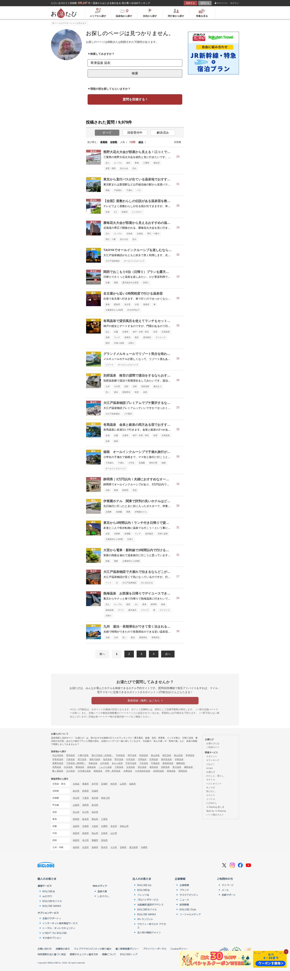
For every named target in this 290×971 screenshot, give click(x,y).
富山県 (76, 812)
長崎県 (95, 847)
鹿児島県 (133, 847)
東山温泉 (155, 755)
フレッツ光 (143, 894)
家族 (108, 190)
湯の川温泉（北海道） (102, 755)
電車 (116, 561)
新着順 (103, 142)
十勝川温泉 (83, 755)
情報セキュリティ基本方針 (84, 954)
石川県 (85, 812)
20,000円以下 (133, 310)
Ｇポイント (211, 756)
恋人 (108, 163)
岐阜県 (85, 819)
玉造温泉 (130, 767)
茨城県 (95, 791)
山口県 (113, 833)
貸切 (108, 343)
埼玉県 (76, 798)
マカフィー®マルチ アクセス (151, 925)
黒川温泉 (177, 767)
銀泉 (116, 441)
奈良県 (113, 826)
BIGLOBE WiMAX (51, 906)
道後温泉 (91, 767)
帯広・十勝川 (153, 234)
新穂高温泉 (167, 763)
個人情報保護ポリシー (127, 948)
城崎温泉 (180, 763)
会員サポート (229, 894)
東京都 (95, 798)
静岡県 (125, 490)
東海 (137, 163)
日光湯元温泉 (84, 771)
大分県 (117, 386)
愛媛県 (95, 840)
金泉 (108, 441)
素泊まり (158, 386)
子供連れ (118, 190)
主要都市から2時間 (114, 539)
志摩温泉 (127, 771)
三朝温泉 (119, 767)
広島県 (104, 833)
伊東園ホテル (141, 512)
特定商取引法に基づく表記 (52, 954)
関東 (128, 512)
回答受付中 (134, 132)
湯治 (116, 392)
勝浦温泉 (80, 767)
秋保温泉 (143, 755)
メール (225, 890)
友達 (108, 212)
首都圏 (142, 463)
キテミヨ (210, 779)
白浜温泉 (68, 767)
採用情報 (184, 904)
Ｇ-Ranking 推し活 (215, 807)
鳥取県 (76, 833)
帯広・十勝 (111, 239)
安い (108, 392)
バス (139, 190)
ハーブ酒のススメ (215, 814)
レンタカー (137, 212)
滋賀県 (76, 826)
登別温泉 (70, 755)
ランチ (117, 337)
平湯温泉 (155, 763)
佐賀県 (85, 847)
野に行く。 (211, 791)
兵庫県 (125, 332)
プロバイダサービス (147, 899)
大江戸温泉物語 (113, 261)
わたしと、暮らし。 (216, 776)
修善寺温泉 (57, 763)
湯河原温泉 (166, 759)
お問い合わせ (45, 948)
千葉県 (85, 798)
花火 (134, 168)
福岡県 (76, 847)
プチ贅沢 (128, 414)
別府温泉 (145, 386)
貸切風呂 (147, 337)
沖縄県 (144, 847)
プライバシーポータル (154, 948)
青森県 (85, 784)
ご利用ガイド (212, 747)
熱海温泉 (110, 610)
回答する (190, 3)
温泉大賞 (102, 891)
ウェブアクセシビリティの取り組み (92, 948)
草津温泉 (190, 755)
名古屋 (127, 304)
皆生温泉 (142, 767)
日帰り (146, 283)
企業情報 (180, 879)
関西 (116, 283)
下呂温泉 (143, 763)
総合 (141, 142)
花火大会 (124, 168)
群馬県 (85, 791)
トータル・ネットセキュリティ (58, 928)
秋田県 (113, 784)
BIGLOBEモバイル (52, 901)
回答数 (113, 142)
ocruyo (209, 768)
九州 (108, 386)
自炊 (145, 392)
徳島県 (76, 840)
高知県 (104, 840)
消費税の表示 (63, 948)
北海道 (129, 234)
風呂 (137, 337)
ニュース (184, 899)
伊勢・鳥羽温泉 (112, 771)
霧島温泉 (188, 767)
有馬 (155, 332)
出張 (137, 304)
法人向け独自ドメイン (149, 932)
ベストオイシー (214, 783)
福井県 (95, 812)
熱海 (163, 604)
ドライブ (145, 610)
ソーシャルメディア (190, 914)
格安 (137, 392)
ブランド (184, 890)
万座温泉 (70, 759)
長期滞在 (126, 392)
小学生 (131, 463)
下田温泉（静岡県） (76, 763)
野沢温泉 (119, 759)
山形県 (123, 784)
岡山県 (95, 833)
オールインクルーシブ (134, 261)
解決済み (163, 132)
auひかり (47, 896)
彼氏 (128, 163)
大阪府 (95, 826)
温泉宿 (125, 212)
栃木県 (76, 791)
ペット (109, 583)
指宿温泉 (182, 771)
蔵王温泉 (166, 755)
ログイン (234, 3)
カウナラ (210, 795)
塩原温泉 (107, 759)
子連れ (129, 190)
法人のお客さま (141, 879)
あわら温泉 (117, 763)
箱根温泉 (98, 771)
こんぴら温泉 (105, 767)
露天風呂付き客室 (130, 283)
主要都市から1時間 (114, 310)
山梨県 (76, 805)
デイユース (161, 337)
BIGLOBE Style (188, 909)
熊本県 (104, 847)
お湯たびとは (212, 743)
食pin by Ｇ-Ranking (216, 811)
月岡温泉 (142, 759)
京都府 (85, 826)
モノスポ (210, 787)
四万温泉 (82, 759)
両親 (108, 561)
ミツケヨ (210, 799)
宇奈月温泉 (131, 763)
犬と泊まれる (147, 583)
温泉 (108, 337)
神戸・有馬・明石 (141, 332)
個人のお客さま (47, 879)
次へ (168, 654)
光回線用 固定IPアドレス (150, 904)
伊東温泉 (179, 759)
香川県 (85, 840)
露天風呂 (132, 610)
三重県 (146, 163)
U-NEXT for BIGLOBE (54, 933)
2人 (115, 212)
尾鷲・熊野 (111, 168)
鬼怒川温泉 (94, 759)
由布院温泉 (158, 771)
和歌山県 (124, 826)
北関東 (109, 512)
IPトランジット (145, 919)
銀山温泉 (178, 755)
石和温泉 (153, 759)
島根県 (85, 833)
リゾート (110, 365)
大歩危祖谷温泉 (142, 771)
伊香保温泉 (57, 759)
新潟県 (95, 805)
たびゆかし (211, 803)
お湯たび (210, 772)
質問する (205, 3)
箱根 (164, 463)
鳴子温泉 (132, 755)
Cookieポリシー (179, 948)
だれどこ (210, 764)
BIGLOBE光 (48, 891)
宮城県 (104, 784)
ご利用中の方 (225, 879)
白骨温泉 (130, 759)
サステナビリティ (189, 894)
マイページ (222, 3)
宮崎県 (123, 847)
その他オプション (51, 937)
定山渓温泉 (57, 755)
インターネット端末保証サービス (60, 923)
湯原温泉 (153, 767)
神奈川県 (153, 463)
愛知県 (117, 304)
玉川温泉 (70, 771)
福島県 (132, 784)
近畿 (108, 283)
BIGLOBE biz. (144, 885)
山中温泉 (104, 763)
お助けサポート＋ (51, 918)
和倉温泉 (93, 763)
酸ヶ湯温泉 (57, 771)
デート (121, 610)
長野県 (85, 805)
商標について (109, 954)
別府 (126, 386)
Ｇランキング (212, 760)
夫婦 (108, 490)
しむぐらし (103, 896)
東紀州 (157, 163)
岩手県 (95, 784)
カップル (118, 163)
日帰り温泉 (119, 343)
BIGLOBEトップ (128, 954)
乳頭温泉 (120, 755)
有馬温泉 (166, 332)
